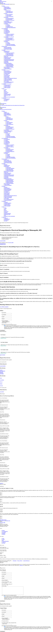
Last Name (4, 314)
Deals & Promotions (5, 541)
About (3, 538)
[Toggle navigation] (0, 106)
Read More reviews (3, 519)
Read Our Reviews (3, 1)
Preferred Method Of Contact (7, 582)
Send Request (2, 330)
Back (1, 108)
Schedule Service (12, 4)
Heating (3, 530)
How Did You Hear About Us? (7, 584)
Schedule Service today (4, 561)
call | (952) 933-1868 (3, 105)
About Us (1, 483)
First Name (4, 312)
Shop (1, 0)
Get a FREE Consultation (4, 306)
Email (3, 316)
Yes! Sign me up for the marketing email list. (9, 324)
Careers (3, 539)
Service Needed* (5, 320)
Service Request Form (20, 105)
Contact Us (4, 542)
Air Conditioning (5, 531)
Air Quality (4, 532)
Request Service (25, 222)
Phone (3, 318)
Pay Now (1, 2)
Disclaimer (14, 560)
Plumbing (3, 533)
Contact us (21, 565)
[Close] (0, 567)
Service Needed (5, 580)
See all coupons (2, 354)
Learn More (2, 391)
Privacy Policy (19, 560)
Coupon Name (4, 623)
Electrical (3, 534)
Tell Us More (4, 322)
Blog (3, 540)
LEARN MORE (2, 240)
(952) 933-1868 (6, 4)
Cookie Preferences (26, 560)
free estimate (15, 105)
